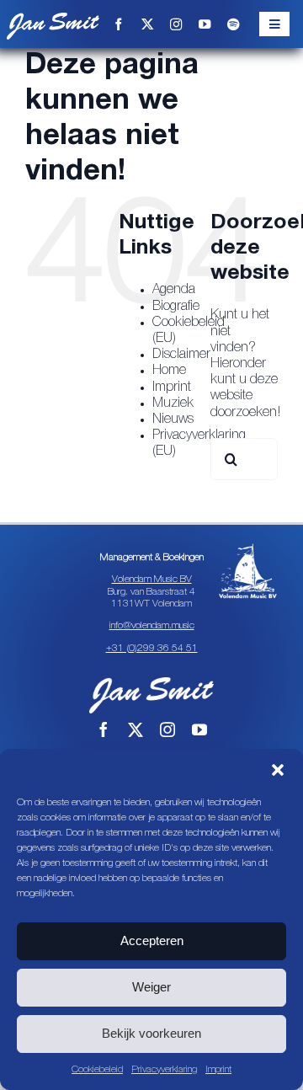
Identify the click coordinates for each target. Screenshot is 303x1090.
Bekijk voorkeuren (151, 1033)
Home (169, 371)
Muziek (173, 403)
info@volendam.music (151, 625)
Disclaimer (181, 355)
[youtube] (204, 24)
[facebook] (119, 24)
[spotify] (233, 24)
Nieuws (173, 419)
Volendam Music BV (152, 579)
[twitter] (147, 24)
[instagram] (176, 24)
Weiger (151, 987)
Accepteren (151, 940)
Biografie (175, 307)
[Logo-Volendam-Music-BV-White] (248, 548)
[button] (277, 769)
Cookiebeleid (97, 1069)
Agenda (173, 290)
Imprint (218, 1069)
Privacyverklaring (164, 1069)
